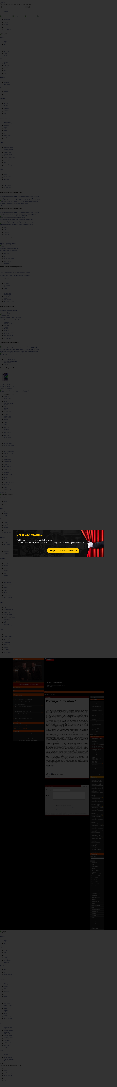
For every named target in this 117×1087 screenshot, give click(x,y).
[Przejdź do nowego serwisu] (58, 556)
